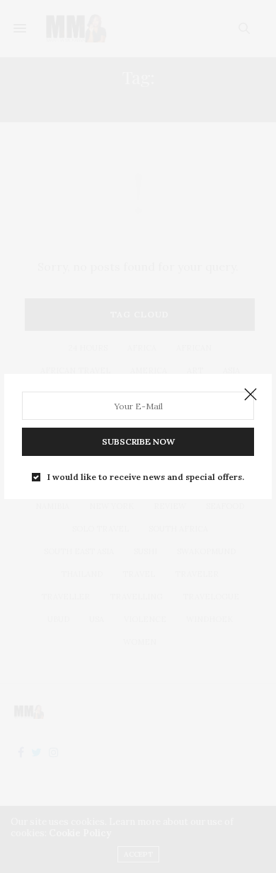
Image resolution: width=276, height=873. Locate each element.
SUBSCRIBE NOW (138, 441)
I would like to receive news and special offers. (145, 477)
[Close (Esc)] (250, 395)
